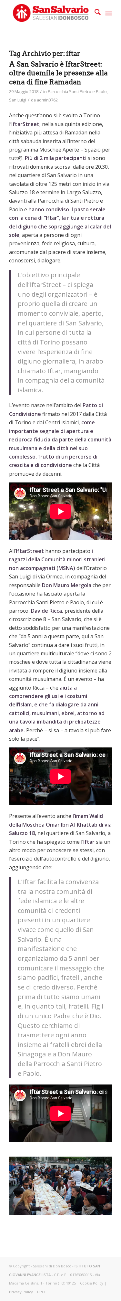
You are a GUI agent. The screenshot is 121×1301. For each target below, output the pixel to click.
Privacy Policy (21, 1291)
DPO (41, 1291)
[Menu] (108, 13)
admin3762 (47, 100)
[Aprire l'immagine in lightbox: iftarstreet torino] (105, 1211)
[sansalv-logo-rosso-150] (50, 13)
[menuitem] (94, 13)
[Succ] (97, 1181)
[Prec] (23, 1181)
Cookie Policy (91, 1283)
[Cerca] (94, 13)
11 (81, 1208)
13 (91, 1208)
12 (86, 1208)
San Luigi (17, 100)
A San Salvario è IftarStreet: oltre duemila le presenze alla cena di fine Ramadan (58, 73)
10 (76, 1208)
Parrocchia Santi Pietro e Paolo (77, 91)
